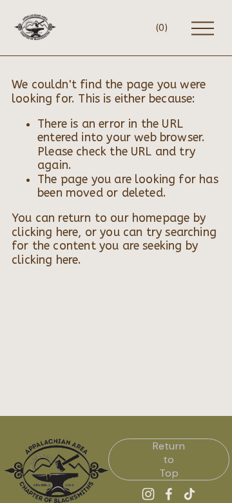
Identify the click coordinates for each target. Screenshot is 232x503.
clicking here (45, 232)
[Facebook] (168, 494)
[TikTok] (189, 494)
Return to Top (169, 459)
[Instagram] (148, 494)
